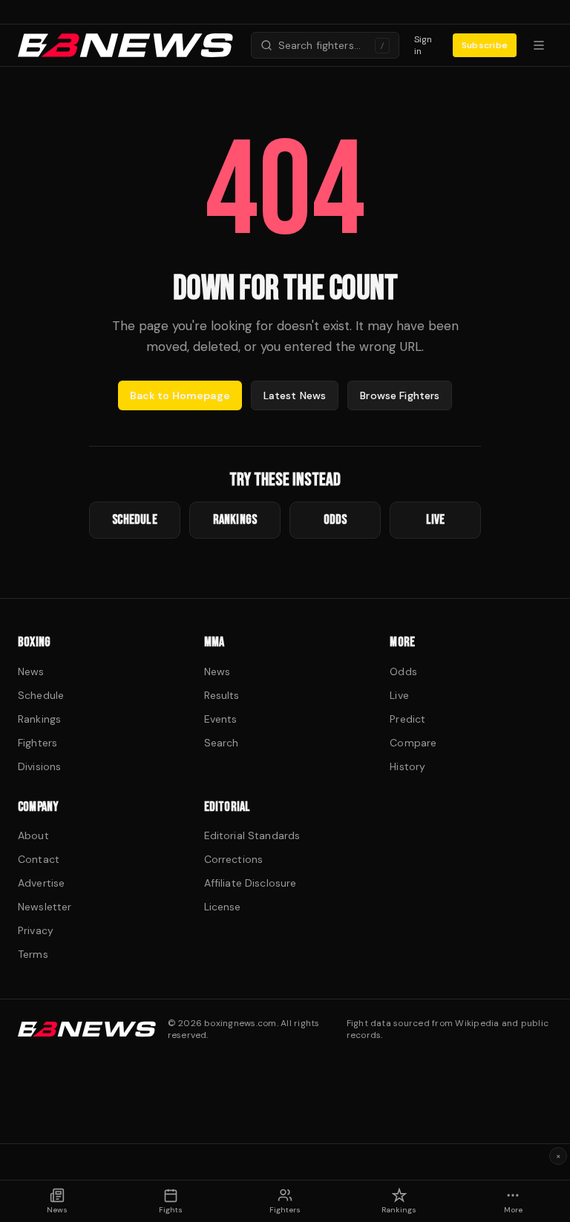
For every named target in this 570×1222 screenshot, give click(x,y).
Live (399, 695)
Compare (413, 742)
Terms (33, 954)
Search (221, 742)
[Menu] (538, 45)
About (33, 835)
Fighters (37, 742)
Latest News (295, 395)
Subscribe (485, 45)
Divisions (39, 766)
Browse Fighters (399, 395)
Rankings (39, 719)
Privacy (35, 930)
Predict (407, 719)
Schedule (41, 695)
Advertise (41, 883)
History (407, 766)
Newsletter (44, 906)
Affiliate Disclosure (250, 883)
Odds (403, 671)
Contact (38, 859)
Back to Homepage (180, 395)
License (222, 906)
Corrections (233, 859)
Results (222, 695)
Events (221, 719)
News (31, 671)
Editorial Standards (252, 835)
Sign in (423, 45)
